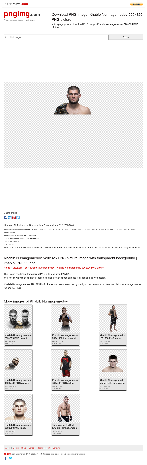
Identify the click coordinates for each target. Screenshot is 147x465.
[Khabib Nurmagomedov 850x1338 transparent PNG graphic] (65, 318)
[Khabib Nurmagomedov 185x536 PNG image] (113, 318)
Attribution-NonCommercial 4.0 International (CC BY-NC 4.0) (44, 225)
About (7, 448)
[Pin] (14, 217)
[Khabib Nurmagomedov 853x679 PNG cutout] (18, 318)
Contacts (56, 448)
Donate (32, 448)
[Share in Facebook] (5, 217)
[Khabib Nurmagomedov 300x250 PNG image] (18, 408)
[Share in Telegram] (9, 217)
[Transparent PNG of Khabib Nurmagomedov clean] (66, 408)
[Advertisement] (73, 62)
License (16, 448)
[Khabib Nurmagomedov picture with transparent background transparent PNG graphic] (112, 363)
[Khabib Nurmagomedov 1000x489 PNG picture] (18, 363)
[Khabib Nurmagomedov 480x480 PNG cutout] (65, 363)
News (23, 448)
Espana (25, 3)
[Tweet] (18, 217)
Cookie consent (44, 448)
